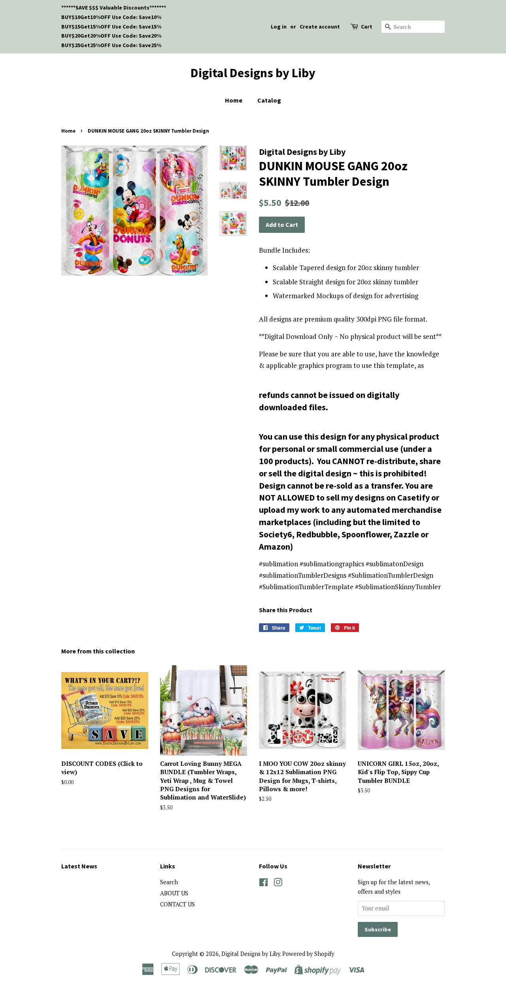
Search (169, 882)
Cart (366, 26)
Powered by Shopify (308, 954)
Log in (279, 26)
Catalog (269, 100)
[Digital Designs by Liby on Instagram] (278, 883)
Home (233, 100)
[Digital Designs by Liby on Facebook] (263, 883)
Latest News (79, 866)
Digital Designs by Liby (253, 72)
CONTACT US (177, 904)
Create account (320, 26)
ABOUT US (174, 893)
